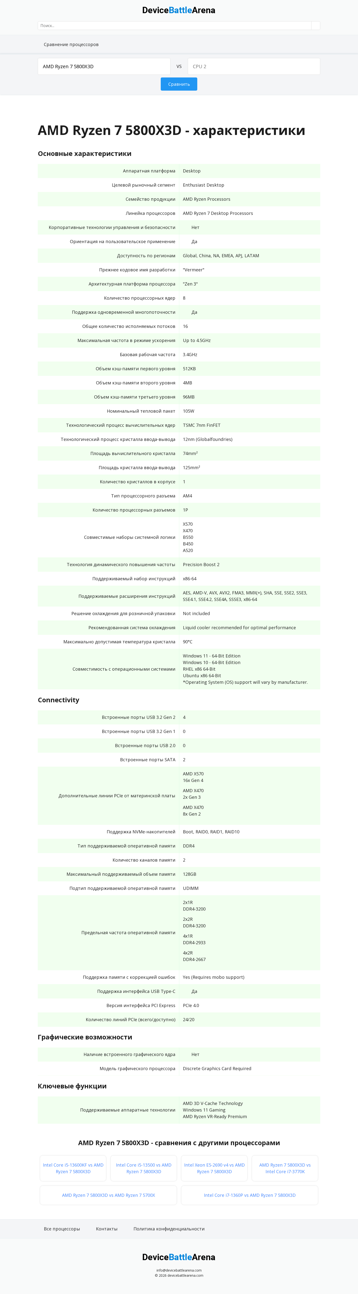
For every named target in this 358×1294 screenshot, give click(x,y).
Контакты (107, 1229)
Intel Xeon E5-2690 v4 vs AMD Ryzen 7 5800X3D (214, 1168)
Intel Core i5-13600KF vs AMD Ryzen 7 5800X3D (73, 1168)
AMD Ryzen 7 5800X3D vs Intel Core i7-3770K (285, 1168)
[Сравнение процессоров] (179, 9)
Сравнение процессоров (71, 44)
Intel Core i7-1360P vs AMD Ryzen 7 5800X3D (250, 1195)
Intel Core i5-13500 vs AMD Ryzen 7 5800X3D (143, 1168)
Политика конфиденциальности (169, 1229)
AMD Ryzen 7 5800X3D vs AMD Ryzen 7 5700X (108, 1195)
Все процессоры (62, 1229)
